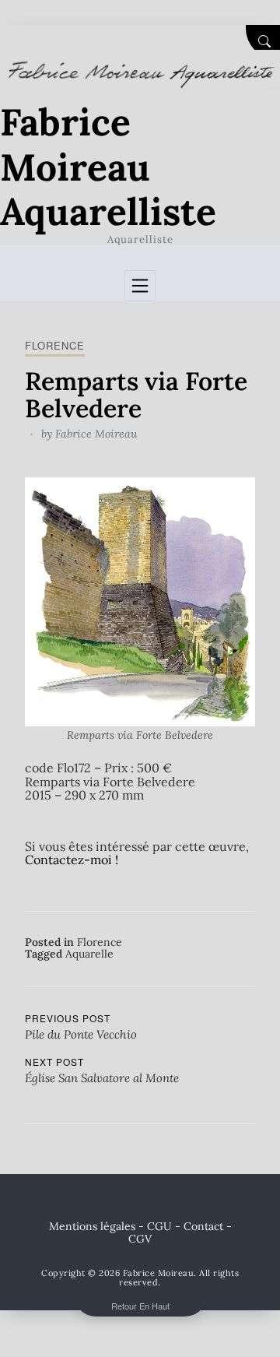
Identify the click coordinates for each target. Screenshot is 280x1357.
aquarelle (89, 954)
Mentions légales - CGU (110, 1226)
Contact (203, 1226)
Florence (55, 345)
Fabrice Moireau (96, 434)
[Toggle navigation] (140, 285)
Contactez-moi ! (71, 859)
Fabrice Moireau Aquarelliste (108, 166)
